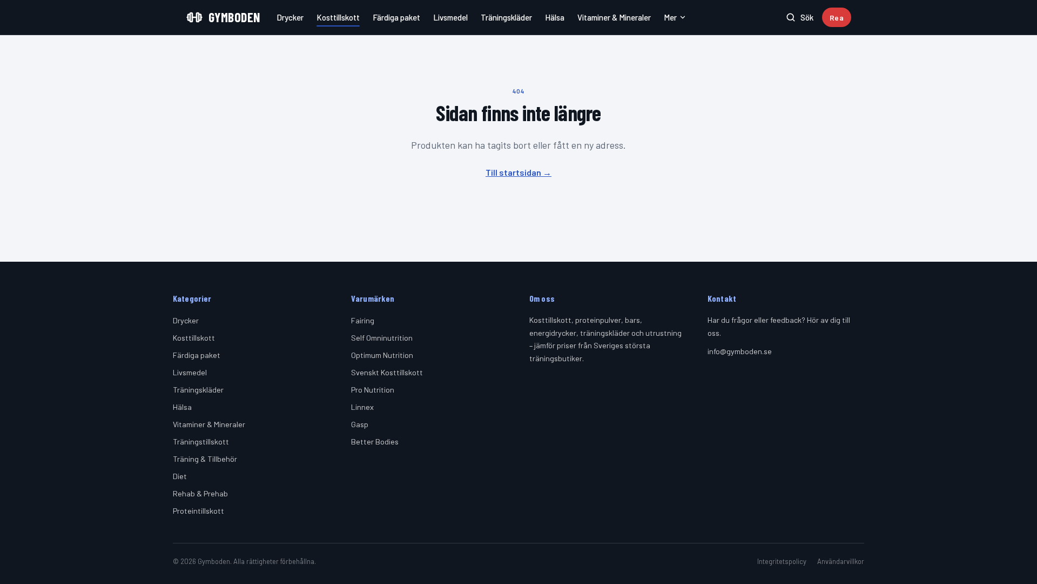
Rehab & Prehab (200, 493)
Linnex (362, 407)
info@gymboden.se (740, 351)
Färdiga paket (396, 17)
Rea (837, 17)
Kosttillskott (338, 17)
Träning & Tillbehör (205, 458)
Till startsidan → (518, 172)
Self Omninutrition (382, 337)
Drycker (290, 17)
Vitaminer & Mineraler (614, 17)
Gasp (359, 424)
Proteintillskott (198, 510)
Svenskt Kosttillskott (387, 372)
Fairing (362, 320)
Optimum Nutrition (382, 355)
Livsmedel (450, 17)
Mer (670, 17)
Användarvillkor (840, 561)
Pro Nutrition (372, 389)
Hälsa (554, 17)
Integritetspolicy (781, 561)
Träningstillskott (201, 441)
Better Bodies (375, 441)
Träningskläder (506, 17)
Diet (180, 476)
